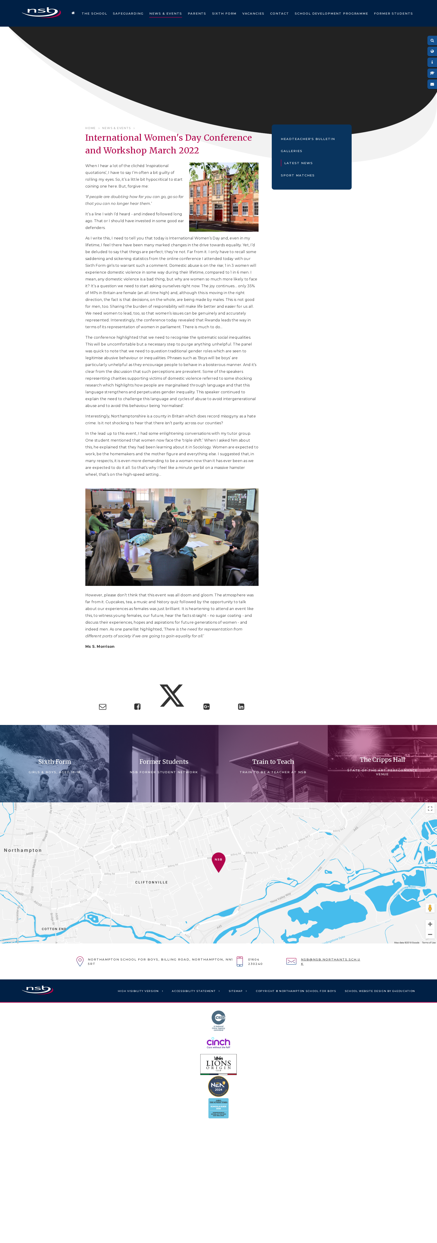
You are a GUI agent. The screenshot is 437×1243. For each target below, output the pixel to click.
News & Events (116, 128)
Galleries (291, 151)
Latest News (298, 163)
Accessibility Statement (194, 991)
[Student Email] (432, 84)
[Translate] (432, 51)
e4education (403, 991)
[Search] (432, 40)
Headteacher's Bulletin (308, 139)
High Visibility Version (138, 991)
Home (90, 128)
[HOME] (73, 13)
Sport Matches (298, 175)
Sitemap (236, 991)
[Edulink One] (432, 62)
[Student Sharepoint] (432, 73)
